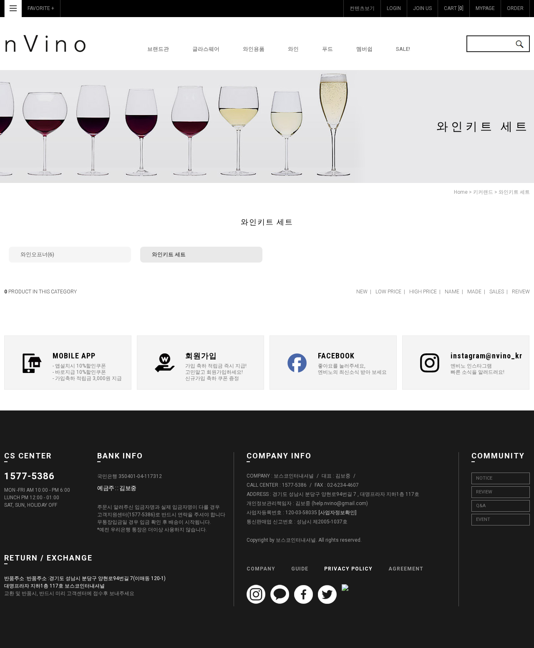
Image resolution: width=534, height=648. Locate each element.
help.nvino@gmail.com (339, 504)
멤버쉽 (364, 49)
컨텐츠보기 (362, 8)
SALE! (403, 49)
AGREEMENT (405, 569)
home (461, 192)
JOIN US (422, 8)
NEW (362, 292)
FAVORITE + (41, 8)
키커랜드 (483, 192)
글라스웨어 (205, 49)
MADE (474, 292)
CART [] (453, 8)
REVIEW (484, 492)
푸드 (327, 49)
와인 (293, 49)
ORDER (515, 8)
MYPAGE (485, 8)
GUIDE (299, 569)
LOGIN (394, 8)
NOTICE (484, 478)
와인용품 (253, 49)
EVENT (483, 519)
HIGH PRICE (423, 292)
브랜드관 (158, 49)
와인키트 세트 (514, 192)
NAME (452, 292)
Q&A (481, 505)
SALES (496, 292)
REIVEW (521, 292)
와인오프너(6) (37, 254)
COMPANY (261, 569)
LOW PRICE (388, 292)
